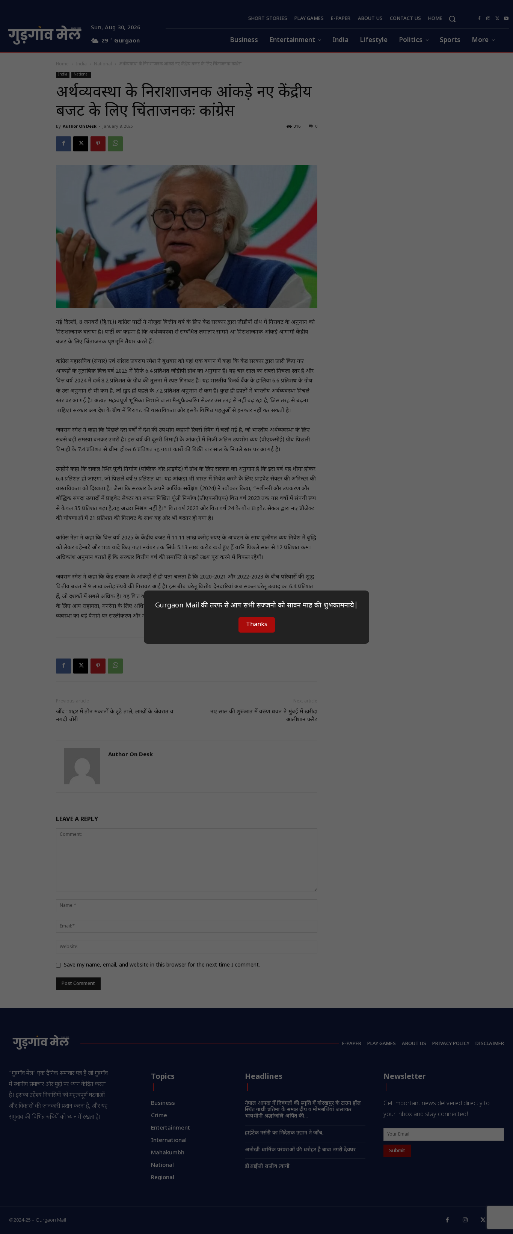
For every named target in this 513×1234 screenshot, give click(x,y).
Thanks (256, 625)
